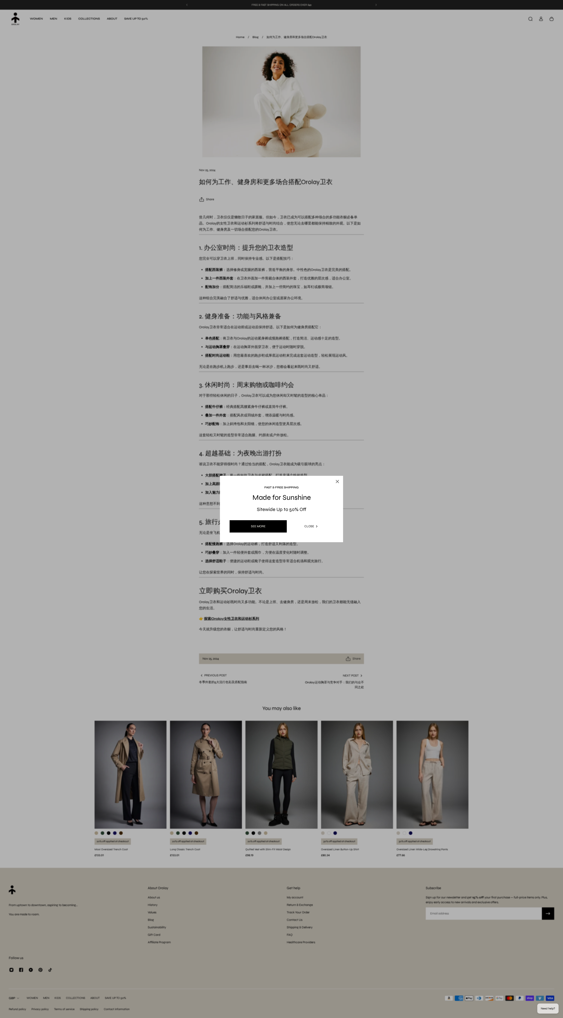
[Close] (343, 463)
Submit (256, 547)
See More (258, 526)
